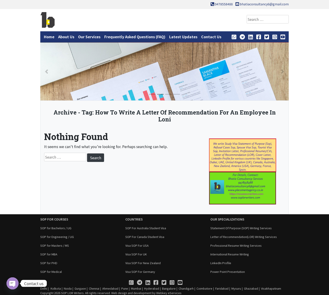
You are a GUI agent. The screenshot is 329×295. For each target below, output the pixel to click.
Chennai (94, 288)
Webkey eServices (169, 293)
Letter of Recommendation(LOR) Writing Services (243, 237)
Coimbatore (204, 288)
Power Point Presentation (227, 272)
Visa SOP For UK (136, 254)
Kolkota (55, 288)
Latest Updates (183, 36)
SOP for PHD (48, 263)
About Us (66, 36)
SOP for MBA (48, 254)
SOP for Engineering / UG (57, 237)
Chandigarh (186, 288)
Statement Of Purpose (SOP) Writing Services (241, 228)
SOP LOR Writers (72, 293)
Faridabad (222, 288)
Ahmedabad (110, 288)
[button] (46, 71)
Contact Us (211, 36)
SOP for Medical (51, 272)
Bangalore (169, 288)
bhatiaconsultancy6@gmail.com (264, 4)
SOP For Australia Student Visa (145, 228)
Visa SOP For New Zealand (143, 263)
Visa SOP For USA (137, 245)
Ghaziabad (251, 288)
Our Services (89, 36)
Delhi (43, 288)
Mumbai (136, 288)
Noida (68, 288)
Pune (124, 288)
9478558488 (224, 4)
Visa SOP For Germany (140, 272)
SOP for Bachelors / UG (55, 228)
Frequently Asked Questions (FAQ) (134, 36)
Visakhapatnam (271, 288)
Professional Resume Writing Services (236, 245)
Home (49, 36)
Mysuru (236, 288)
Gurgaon (80, 288)
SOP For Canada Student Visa (144, 237)
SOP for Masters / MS (54, 245)
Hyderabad (151, 288)
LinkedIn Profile (220, 263)
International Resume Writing (229, 254)
